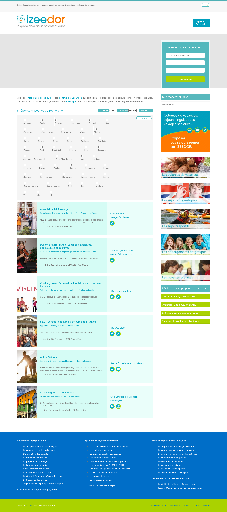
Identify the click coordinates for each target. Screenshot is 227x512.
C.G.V (196, 505)
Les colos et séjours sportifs (171, 468)
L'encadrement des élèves (36, 468)
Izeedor (29, 505)
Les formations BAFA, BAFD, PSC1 (107, 465)
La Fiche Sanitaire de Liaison (37, 472)
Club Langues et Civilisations (124, 397)
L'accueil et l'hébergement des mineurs (109, 446)
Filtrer (143, 118)
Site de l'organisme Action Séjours (127, 363)
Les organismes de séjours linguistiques (177, 454)
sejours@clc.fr (117, 400)
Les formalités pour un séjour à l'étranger (43, 476)
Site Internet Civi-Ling (120, 291)
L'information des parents (35, 454)
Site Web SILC (117, 328)
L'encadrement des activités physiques (109, 461)
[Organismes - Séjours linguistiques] (112, 296)
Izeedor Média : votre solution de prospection (180, 488)
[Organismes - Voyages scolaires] (112, 223)
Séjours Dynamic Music (121, 250)
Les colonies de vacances (170, 461)
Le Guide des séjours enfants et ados (176, 484)
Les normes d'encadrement (103, 457)
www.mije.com (117, 213)
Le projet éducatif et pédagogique (106, 454)
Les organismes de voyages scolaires (176, 446)
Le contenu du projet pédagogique (40, 450)
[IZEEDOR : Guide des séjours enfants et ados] (41, 21)
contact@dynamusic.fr (121, 254)
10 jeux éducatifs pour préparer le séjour (43, 483)
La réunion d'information (35, 457)
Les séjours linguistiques (170, 465)
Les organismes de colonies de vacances (178, 450)
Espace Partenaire (201, 23)
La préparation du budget (35, 461)
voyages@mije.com (120, 217)
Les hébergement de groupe (172, 457)
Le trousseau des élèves (35, 480)
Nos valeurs (175, 505)
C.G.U (186, 505)
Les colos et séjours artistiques (173, 472)
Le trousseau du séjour (101, 480)
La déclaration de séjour (101, 450)
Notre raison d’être (158, 505)
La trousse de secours (100, 476)
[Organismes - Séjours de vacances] (112, 260)
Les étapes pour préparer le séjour (40, 446)
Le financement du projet (35, 465)
